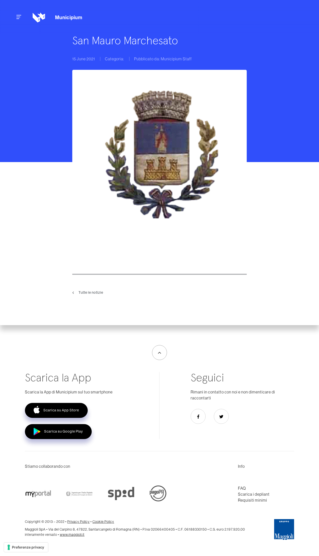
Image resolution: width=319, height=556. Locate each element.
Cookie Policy (103, 521)
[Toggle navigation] (19, 17)
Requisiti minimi (252, 500)
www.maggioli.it (72, 534)
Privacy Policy (78, 521)
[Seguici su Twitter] (221, 416)
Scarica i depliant (254, 494)
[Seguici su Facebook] (198, 416)
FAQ (242, 488)
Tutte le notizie (90, 292)
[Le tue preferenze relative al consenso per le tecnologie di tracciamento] (26, 547)
